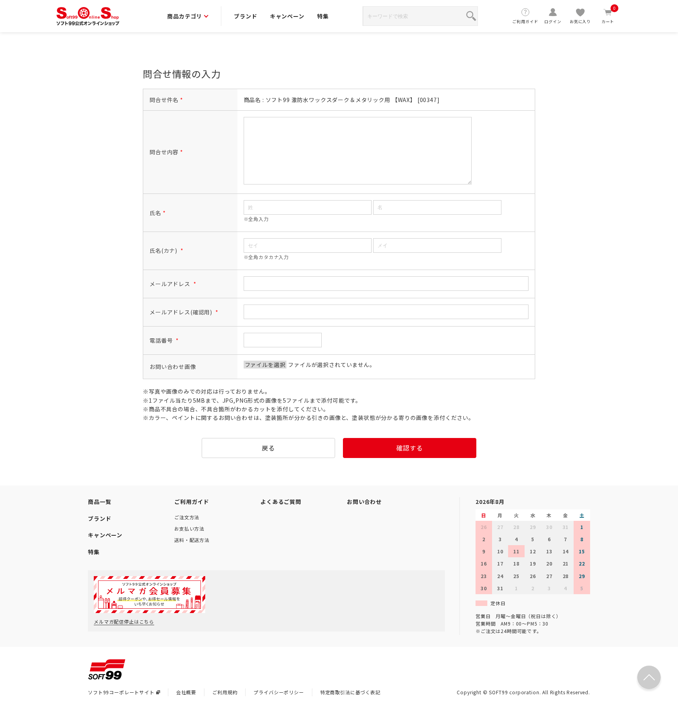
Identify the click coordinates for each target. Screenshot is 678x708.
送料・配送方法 (192, 539)
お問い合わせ (364, 501)
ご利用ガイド (525, 21)
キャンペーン (287, 16)
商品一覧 (99, 501)
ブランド (245, 16)
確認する (409, 448)
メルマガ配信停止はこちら (124, 621)
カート (608, 15)
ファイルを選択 (265, 365)
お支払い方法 (189, 528)
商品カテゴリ (184, 16)
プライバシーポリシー (278, 692)
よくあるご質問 (281, 501)
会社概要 (186, 692)
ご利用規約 (224, 692)
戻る (268, 448)
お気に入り (580, 21)
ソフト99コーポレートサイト (121, 692)
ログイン (552, 21)
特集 (323, 16)
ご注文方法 (186, 517)
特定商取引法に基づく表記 (350, 692)
